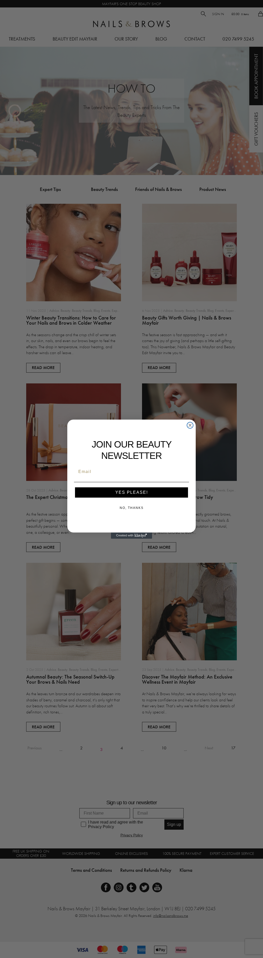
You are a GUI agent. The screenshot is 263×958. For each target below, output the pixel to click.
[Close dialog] (190, 425)
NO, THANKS (132, 508)
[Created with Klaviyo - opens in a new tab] (131, 536)
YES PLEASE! (131, 492)
